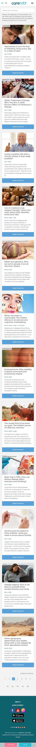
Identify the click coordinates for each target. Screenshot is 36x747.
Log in (25, 745)
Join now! (11, 745)
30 (18, 686)
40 (23, 686)
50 (28, 686)
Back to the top (27, 673)
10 (7, 686)
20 (12, 686)
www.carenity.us (13, 732)
